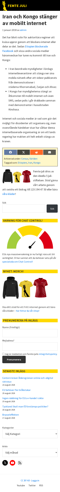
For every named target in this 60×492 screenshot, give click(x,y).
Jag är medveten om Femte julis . (30, 353)
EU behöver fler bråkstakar (16, 389)
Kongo (36, 162)
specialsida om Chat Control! (17, 261)
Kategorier (8, 427)
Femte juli (17, 5)
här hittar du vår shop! (27, 310)
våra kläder (8, 194)
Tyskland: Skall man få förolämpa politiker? (25, 406)
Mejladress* (8, 340)
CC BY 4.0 (25, 480)
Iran (30, 162)
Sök (4, 202)
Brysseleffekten (10, 414)
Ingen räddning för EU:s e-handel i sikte (23, 398)
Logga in (35, 480)
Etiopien (22, 162)
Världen (33, 158)
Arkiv (5, 446)
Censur (24, 158)
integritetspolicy (48, 353)
